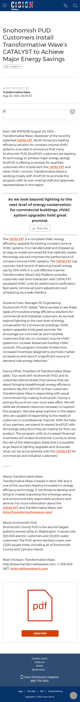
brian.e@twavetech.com (29, 568)
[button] (66, 5)
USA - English (11, 66)
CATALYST (24, 140)
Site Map (31, 691)
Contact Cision (39, 658)
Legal (20, 691)
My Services (38, 669)
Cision (45, 697)
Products (40, 662)
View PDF (40, 633)
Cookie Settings (55, 691)
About (39, 665)
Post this (42, 228)
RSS (42, 691)
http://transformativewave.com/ (27, 512)
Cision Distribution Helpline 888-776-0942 (41, 679)
